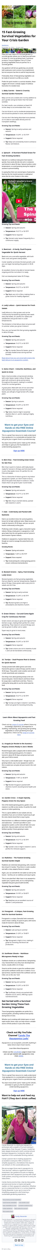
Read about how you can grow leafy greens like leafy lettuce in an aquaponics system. (18, 359)
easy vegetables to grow (9, 1205)
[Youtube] (22, 1240)
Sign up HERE (19, 450)
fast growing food (8, 1211)
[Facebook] (16, 1240)
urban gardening (7, 1208)
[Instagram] (19, 1240)
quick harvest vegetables (10, 1202)
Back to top (19, 1245)
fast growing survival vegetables (12, 1199)
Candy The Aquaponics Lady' (19, 1037)
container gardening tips (25, 1205)
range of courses (18, 724)
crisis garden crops (24, 1202)
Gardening (5, 45)
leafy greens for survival (20, 1208)
